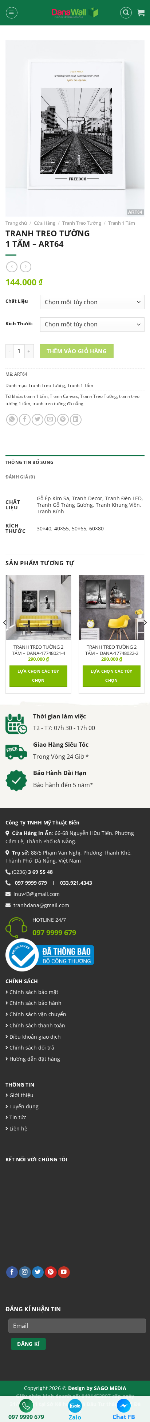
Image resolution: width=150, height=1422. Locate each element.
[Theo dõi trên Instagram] (25, 1272)
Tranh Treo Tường (81, 223)
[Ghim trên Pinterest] (63, 419)
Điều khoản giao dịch (34, 1036)
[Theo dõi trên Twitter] (38, 1272)
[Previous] (5, 637)
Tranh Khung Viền (118, 504)
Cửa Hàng (44, 223)
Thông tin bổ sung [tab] (29, 462)
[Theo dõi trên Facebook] (12, 1272)
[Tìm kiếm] (125, 12)
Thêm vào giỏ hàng (77, 351)
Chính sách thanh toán (36, 1025)
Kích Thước (19, 323)
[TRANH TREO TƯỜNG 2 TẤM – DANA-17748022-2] (111, 607)
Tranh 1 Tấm (121, 223)
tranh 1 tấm (36, 396)
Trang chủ (16, 223)
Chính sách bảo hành (35, 1002)
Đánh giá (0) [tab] (20, 477)
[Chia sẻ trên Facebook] (25, 419)
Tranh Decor (87, 498)
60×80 (96, 528)
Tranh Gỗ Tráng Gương (65, 504)
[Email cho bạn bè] (50, 419)
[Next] (145, 637)
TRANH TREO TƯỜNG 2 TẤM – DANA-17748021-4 (38, 650)
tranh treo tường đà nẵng (57, 403)
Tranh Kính (50, 511)
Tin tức (17, 1117)
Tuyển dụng (23, 1106)
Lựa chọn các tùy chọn (38, 676)
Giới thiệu (20, 1095)
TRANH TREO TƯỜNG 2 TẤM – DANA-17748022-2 (111, 650)
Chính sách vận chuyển (37, 1014)
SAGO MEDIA (110, 1388)
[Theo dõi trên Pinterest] (51, 1272)
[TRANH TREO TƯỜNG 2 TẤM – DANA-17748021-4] (38, 607)
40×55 (61, 528)
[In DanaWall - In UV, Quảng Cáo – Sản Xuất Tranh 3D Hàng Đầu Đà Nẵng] (75, 12)
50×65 (79, 528)
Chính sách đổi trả (31, 1047)
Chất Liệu (16, 301)
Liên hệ (17, 1128)
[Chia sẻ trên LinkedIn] (76, 419)
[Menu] (11, 12)
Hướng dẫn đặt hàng (34, 1058)
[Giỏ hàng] (141, 13)
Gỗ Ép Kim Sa (53, 498)
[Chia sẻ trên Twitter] (37, 419)
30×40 (44, 528)
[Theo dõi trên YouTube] (64, 1272)
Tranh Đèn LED (123, 498)
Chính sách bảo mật (33, 992)
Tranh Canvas (64, 396)
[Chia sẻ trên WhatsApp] (12, 419)
